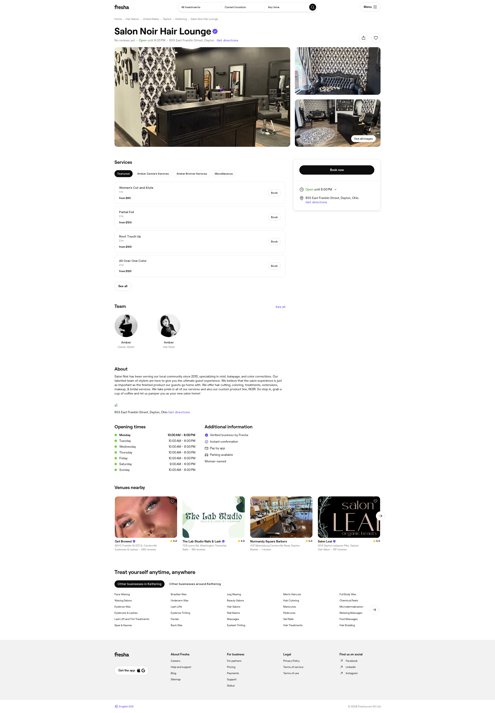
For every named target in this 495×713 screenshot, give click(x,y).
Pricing (231, 667)
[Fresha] (121, 7)
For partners (234, 660)
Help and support (181, 667)
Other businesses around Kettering (195, 584)
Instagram (352, 673)
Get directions (227, 40)
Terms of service (293, 667)
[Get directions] (199, 405)
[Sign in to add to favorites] (376, 38)
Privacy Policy (291, 660)
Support (231, 679)
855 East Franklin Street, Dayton (191, 40)
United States (151, 18)
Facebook (352, 660)
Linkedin (351, 667)
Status (231, 685)
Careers (175, 660)
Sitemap (176, 679)
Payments (233, 673)
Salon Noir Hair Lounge (204, 18)
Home (118, 18)
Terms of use (291, 673)
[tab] (123, 173)
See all (280, 306)
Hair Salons (132, 18)
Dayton (167, 18)
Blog (173, 673)
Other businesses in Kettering (139, 584)
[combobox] (199, 7)
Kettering (181, 18)
